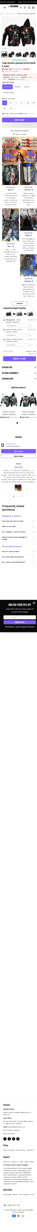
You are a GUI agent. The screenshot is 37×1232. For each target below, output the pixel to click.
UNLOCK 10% (19, 622)
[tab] (17, 423)
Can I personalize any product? (13, 557)
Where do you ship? (9, 526)
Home (2, 13)
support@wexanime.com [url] (16, 1127)
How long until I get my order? (13, 521)
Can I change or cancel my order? (14, 532)
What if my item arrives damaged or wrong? (14, 538)
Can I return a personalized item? (13, 562)
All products (10, 13)
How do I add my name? (11, 551)
